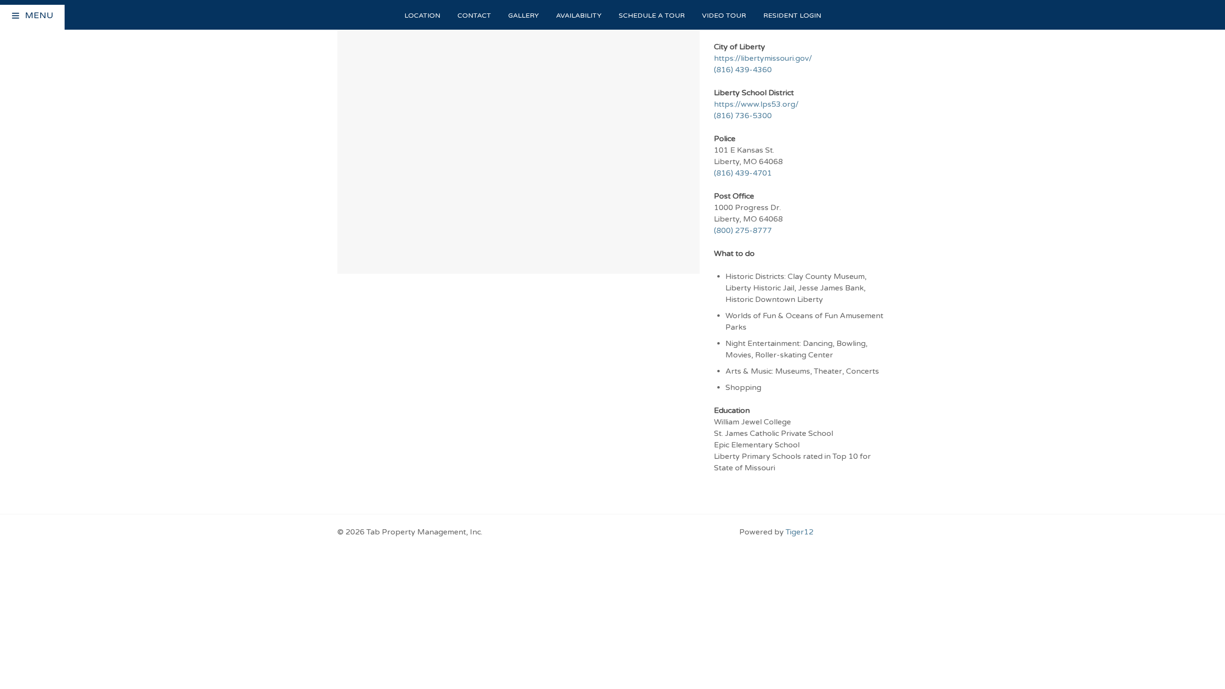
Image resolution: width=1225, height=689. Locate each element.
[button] (16, 17)
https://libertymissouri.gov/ (763, 58)
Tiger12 (799, 532)
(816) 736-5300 (743, 116)
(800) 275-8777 (743, 230)
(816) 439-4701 (743, 173)
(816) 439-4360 (743, 70)
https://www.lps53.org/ (756, 104)
